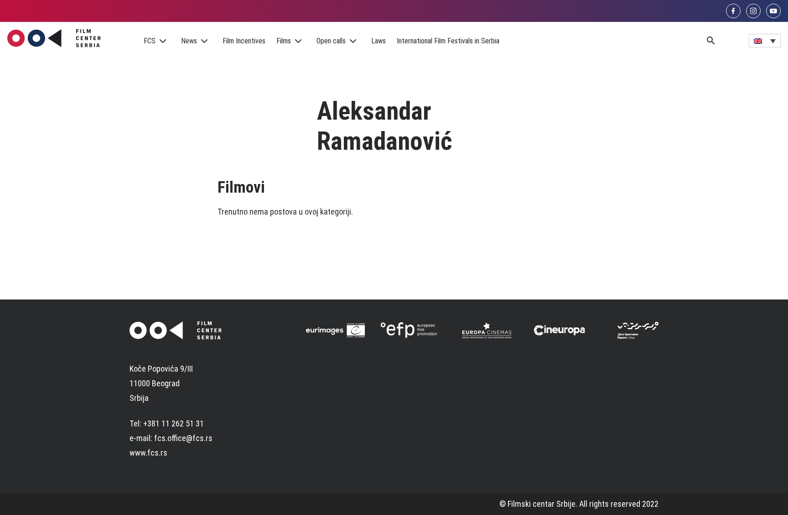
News (189, 41)
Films (283, 41)
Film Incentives (244, 41)
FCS (150, 41)
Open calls (331, 41)
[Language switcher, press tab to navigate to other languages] (765, 40)
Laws (378, 41)
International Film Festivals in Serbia (448, 41)
